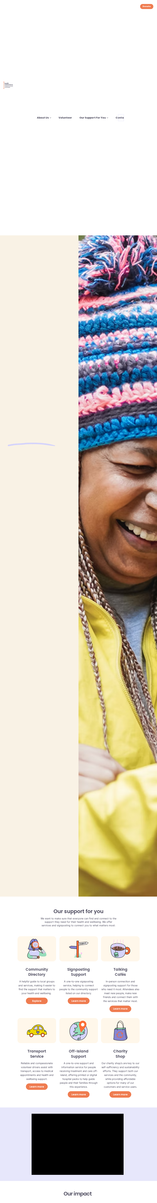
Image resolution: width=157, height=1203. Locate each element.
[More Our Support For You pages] (107, 118)
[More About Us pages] (50, 118)
